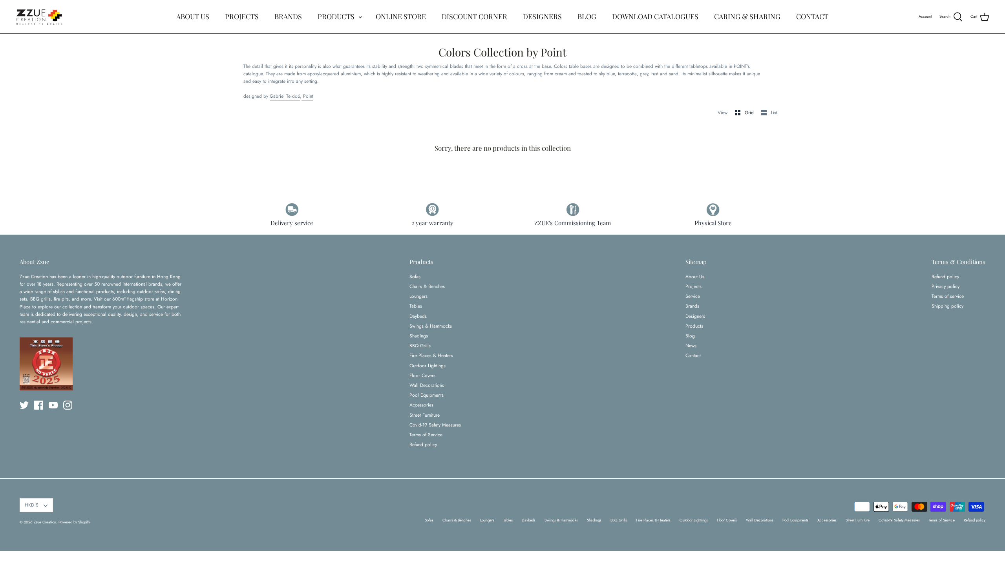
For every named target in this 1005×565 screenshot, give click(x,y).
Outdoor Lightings (427, 365)
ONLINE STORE (401, 16)
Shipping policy (947, 306)
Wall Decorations (426, 385)
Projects (693, 286)
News (690, 345)
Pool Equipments (426, 395)
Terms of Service (425, 434)
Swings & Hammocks (430, 326)
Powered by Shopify (74, 522)
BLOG (586, 16)
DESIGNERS (542, 16)
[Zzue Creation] (39, 17)
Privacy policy (945, 286)
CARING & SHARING (747, 16)
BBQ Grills (420, 345)
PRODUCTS (336, 16)
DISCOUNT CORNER (474, 16)
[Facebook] (38, 405)
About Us (694, 276)
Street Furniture (424, 415)
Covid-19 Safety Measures (435, 424)
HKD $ (31, 504)
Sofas (414, 276)
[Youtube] (53, 405)
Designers (695, 316)
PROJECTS (242, 16)
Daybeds (418, 316)
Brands (692, 306)
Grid (750, 112)
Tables (415, 306)
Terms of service (948, 296)
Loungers (418, 296)
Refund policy (423, 444)
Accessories (421, 404)
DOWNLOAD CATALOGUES (655, 16)
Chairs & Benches (427, 286)
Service (692, 296)
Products (694, 326)
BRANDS (288, 16)
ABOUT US (192, 16)
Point (307, 96)
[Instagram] (67, 405)
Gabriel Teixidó (285, 96)
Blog (690, 335)
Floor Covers (422, 375)
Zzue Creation (45, 522)
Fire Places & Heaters (431, 355)
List (774, 112)
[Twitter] (24, 405)
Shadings (418, 335)
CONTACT (812, 16)
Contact (693, 355)
